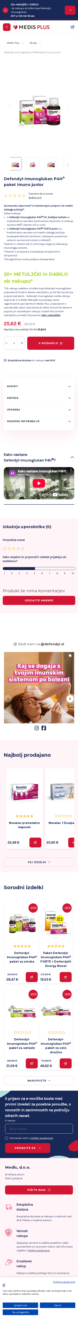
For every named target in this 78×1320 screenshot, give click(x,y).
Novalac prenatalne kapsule (24, 825)
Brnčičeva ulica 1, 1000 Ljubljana (14, 1176)
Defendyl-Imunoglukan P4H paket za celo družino (56, 1046)
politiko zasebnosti (41, 1138)
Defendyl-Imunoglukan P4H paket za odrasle (22, 1044)
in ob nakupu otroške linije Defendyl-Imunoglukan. (31, 10)
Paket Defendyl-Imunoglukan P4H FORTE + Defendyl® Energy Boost (55, 959)
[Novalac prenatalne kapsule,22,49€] (24, 792)
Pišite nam (36, 1190)
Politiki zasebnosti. (39, 1250)
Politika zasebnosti (64, 1281)
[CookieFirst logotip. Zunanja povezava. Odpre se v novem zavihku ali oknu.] (4, 1285)
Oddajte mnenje (39, 600)
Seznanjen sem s (31, 1138)
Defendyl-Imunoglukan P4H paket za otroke (22, 957)
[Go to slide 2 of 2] (68, 106)
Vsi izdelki (37, 862)
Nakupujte (37, 1080)
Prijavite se (25, 1148)
